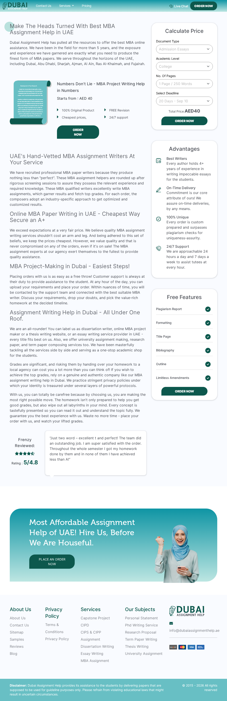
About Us (17, 618)
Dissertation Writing (97, 646)
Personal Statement (141, 618)
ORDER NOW (203, 6)
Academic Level (167, 58)
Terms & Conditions (54, 628)
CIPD (85, 625)
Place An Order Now (52, 561)
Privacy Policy (57, 639)
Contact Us (43, 6)
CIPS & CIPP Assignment (91, 636)
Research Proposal (140, 632)
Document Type (167, 41)
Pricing (86, 6)
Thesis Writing (137, 646)
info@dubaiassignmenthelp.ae (193, 630)
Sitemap (16, 632)
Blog (13, 653)
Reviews (16, 646)
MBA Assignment (95, 660)
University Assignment (143, 653)
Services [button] (65, 6)
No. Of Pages (166, 76)
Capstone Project (95, 618)
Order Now (78, 132)
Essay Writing (92, 653)
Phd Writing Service (141, 625)
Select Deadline (167, 93)
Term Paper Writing (141, 639)
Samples (17, 639)
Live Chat (181, 6)
